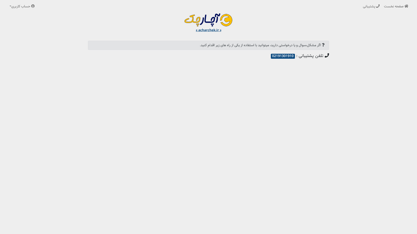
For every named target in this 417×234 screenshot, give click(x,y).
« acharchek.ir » (208, 30)
